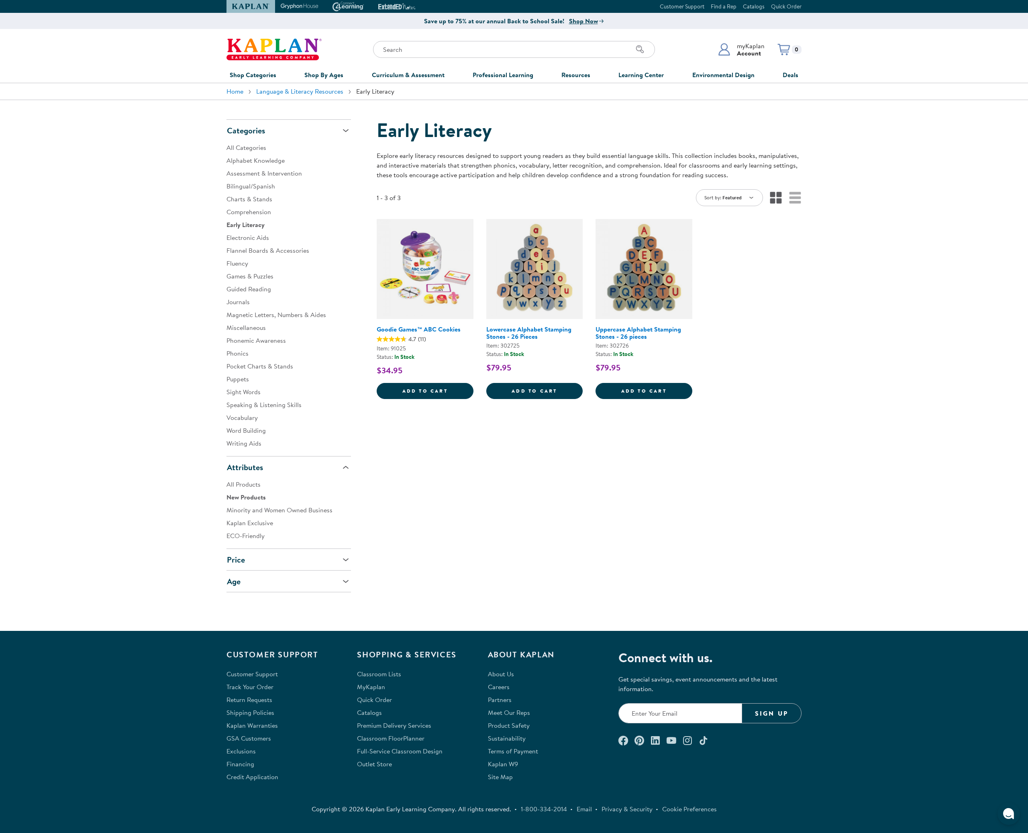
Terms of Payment (513, 751)
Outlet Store (374, 763)
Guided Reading (248, 288)
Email (584, 808)
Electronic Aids (247, 237)
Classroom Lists (379, 673)
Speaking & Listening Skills (264, 404)
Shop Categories (253, 74)
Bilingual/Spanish (250, 186)
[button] (741, 49)
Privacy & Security (627, 808)
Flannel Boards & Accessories (267, 250)
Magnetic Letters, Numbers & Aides (276, 314)
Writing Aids (243, 443)
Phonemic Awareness (256, 340)
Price (236, 559)
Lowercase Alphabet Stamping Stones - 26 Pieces (528, 333)
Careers (499, 686)
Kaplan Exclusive (249, 522)
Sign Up (771, 713)
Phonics (237, 353)
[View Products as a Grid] (775, 197)
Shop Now (583, 20)
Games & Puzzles (249, 276)
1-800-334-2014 (544, 808)
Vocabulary (242, 417)
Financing (240, 763)
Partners (500, 699)
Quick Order (786, 6)
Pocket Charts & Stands (259, 366)
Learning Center (641, 74)
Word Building (246, 430)
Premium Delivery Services (394, 725)
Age (234, 581)
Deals (790, 74)
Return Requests (249, 699)
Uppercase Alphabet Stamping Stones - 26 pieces (638, 333)
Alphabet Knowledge (255, 160)
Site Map (500, 776)
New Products (246, 497)
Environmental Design (723, 74)
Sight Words (243, 391)
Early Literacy (245, 224)
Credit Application (252, 776)
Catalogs (754, 6)
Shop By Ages (323, 74)
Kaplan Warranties (252, 725)
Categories (246, 130)
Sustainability (507, 738)
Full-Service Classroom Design (400, 751)
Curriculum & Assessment (408, 74)
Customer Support (682, 6)
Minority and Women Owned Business (279, 510)
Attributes (245, 467)
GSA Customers (248, 738)
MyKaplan (371, 686)
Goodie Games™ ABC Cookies (419, 329)
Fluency (237, 263)
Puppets (237, 379)
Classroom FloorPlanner (390, 738)
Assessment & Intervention (264, 173)
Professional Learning (503, 74)
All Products (243, 484)
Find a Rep (723, 6)
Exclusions (241, 751)
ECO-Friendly (245, 535)
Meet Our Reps (509, 712)
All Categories (246, 147)
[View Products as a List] (795, 197)
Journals (238, 301)
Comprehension (248, 211)
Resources (575, 74)
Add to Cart (437, 390)
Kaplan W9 (503, 763)
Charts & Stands (249, 198)
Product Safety (509, 725)
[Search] (640, 49)
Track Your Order (249, 686)
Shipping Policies (250, 712)
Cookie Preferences (689, 808)
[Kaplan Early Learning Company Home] (274, 49)
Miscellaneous (246, 327)
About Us (501, 673)
